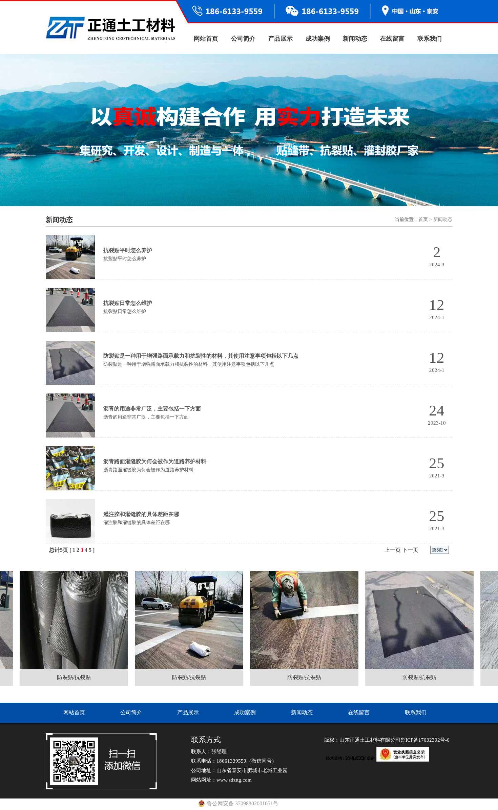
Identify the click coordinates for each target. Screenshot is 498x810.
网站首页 (206, 38)
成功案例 (318, 38)
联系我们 (429, 38)
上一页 (393, 550)
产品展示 (280, 38)
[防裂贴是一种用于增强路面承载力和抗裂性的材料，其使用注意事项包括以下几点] (70, 363)
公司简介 (243, 38)
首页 (423, 219)
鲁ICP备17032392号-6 (425, 740)
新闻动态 (355, 38)
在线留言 (392, 38)
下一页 (410, 550)
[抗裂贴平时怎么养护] (70, 257)
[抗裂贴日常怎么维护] (70, 310)
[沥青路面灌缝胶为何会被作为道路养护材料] (70, 468)
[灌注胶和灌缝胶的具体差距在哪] (70, 521)
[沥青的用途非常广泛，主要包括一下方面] (70, 415)
